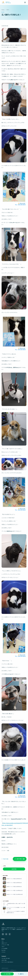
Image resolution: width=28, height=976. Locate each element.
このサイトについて (5, 968)
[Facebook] (9, 934)
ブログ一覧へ (6, 859)
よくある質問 (4, 948)
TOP (3, 941)
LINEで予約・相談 (20, 859)
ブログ (3, 946)
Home (3, 9)
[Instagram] (3, 934)
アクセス (3, 952)
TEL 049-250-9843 (6, 958)
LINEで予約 (14, 869)
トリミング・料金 (5, 944)
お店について (4, 943)
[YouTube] (6, 934)
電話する (22, 974)
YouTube (3, 950)
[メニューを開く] (25, 2)
